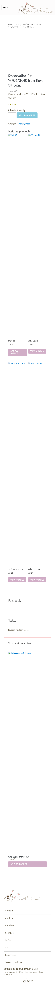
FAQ (6, 947)
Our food (9, 918)
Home (10, 24)
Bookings (9, 933)
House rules (10, 955)
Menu (5, 7)
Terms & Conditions (13, 962)
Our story (9, 925)
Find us (8, 940)
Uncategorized (21, 24)
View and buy (37, 351)
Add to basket (27, 115)
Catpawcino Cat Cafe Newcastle (36, 8)
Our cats (9, 910)
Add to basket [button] (19, 864)
